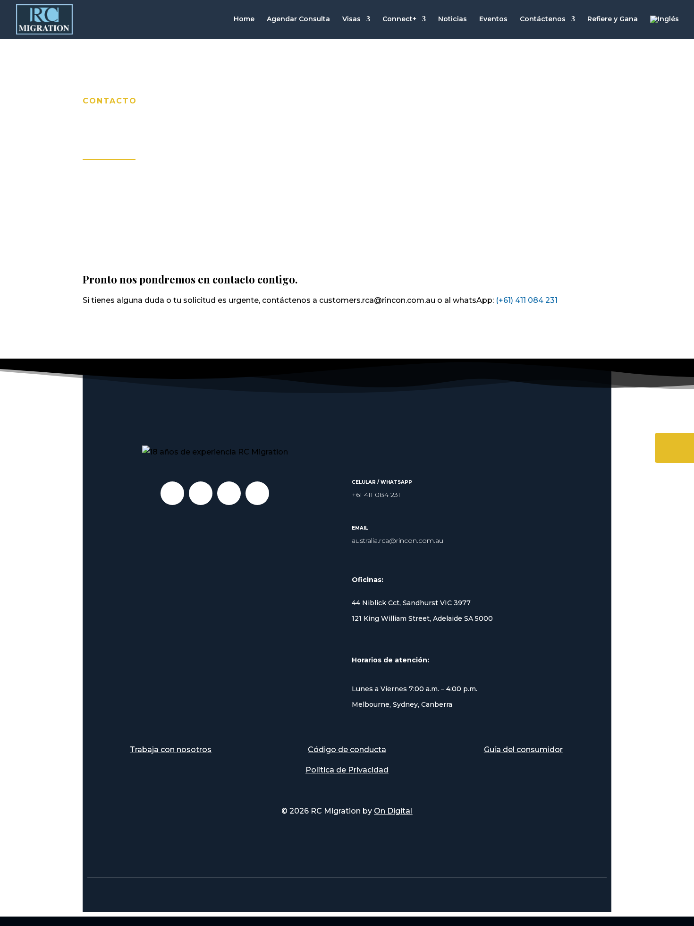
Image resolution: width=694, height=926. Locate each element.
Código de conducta (347, 749)
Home (244, 19)
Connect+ (399, 19)
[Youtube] (229, 493)
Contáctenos (543, 19)
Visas (351, 19)
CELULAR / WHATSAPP (382, 482)
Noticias (452, 19)
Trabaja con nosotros (171, 749)
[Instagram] (200, 493)
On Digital (393, 810)
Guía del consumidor (523, 749)
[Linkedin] (172, 493)
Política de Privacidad (347, 769)
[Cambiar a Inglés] (664, 27)
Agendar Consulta (298, 19)
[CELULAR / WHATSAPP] (359, 468)
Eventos (493, 19)
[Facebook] (257, 493)
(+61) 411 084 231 (527, 300)
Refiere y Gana (612, 19)
